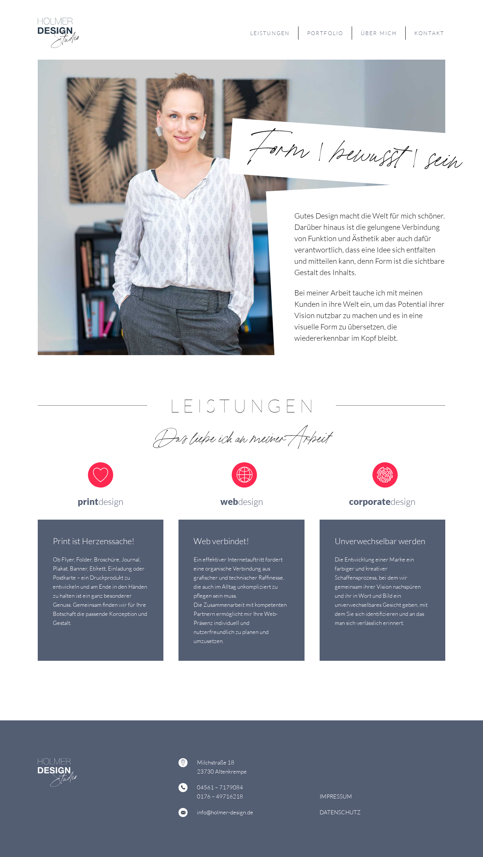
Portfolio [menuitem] (325, 33)
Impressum (336, 796)
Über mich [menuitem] (379, 33)
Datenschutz (340, 812)
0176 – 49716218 (220, 796)
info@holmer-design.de (225, 812)
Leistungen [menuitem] (270, 33)
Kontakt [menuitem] (429, 33)
